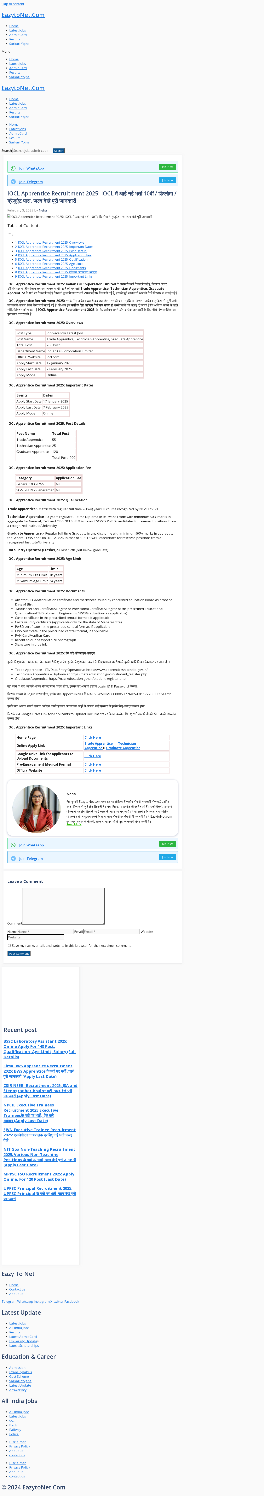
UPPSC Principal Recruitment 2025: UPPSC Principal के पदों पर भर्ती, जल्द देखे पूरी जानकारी (39, 1193)
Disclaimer (17, 1442)
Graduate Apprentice (123, 748)
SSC (12, 1420)
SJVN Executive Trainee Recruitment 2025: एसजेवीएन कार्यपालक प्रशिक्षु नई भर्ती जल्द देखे (39, 1135)
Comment (14, 923)
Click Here (92, 737)
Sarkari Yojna (19, 43)
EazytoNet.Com (23, 15)
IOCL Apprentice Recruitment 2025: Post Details (52, 251)
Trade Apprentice (98, 743)
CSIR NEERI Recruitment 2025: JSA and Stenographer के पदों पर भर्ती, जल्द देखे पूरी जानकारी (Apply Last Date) (40, 1091)
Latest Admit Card (23, 1336)
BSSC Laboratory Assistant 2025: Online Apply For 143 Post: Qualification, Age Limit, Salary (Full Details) (39, 1049)
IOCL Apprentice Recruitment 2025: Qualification (53, 259)
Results (14, 39)
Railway (15, 1429)
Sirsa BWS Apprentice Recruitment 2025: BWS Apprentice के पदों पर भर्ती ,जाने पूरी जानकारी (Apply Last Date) (38, 1071)
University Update (23, 1341)
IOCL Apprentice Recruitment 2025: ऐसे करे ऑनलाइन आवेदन (57, 272)
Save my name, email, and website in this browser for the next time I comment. (71, 945)
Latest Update (20, 1385)
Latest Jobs (17, 30)
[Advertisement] (40, 994)
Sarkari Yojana (20, 1381)
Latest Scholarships (24, 1345)
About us (16, 1450)
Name (12, 931)
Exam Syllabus (20, 1372)
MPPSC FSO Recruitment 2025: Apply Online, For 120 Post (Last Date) (38, 1176)
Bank (13, 1425)
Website (147, 931)
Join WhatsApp (31, 168)
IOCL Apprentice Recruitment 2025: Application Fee (54, 255)
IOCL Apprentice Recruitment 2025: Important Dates (55, 247)
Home (14, 26)
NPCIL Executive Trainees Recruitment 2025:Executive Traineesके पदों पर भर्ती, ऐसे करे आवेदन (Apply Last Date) (30, 1112)
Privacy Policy (19, 1446)
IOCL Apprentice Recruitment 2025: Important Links (55, 276)
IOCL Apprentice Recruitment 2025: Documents (52, 268)
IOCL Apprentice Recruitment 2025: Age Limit (50, 264)
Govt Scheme (19, 1376)
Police (14, 1434)
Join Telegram (31, 181)
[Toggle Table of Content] (10, 235)
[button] (132, 51)
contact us (17, 1455)
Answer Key (18, 1390)
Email (78, 931)
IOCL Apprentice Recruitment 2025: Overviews (51, 242)
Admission (17, 1367)
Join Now (167, 167)
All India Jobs (19, 1327)
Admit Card (18, 34)
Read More (73, 824)
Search (7, 150)
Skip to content (13, 4)
